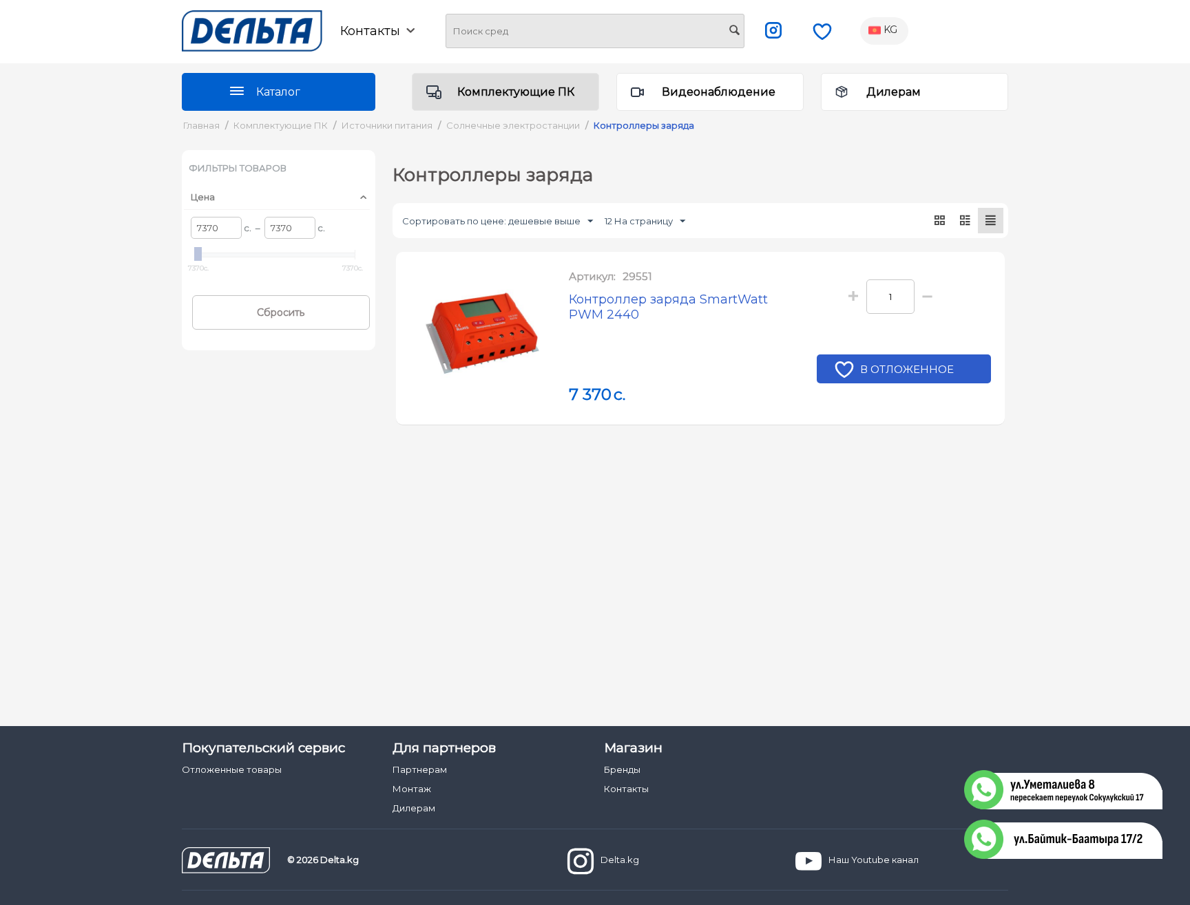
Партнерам (420, 769)
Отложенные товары (232, 769)
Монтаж (412, 788)
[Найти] (734, 32)
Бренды (622, 769)
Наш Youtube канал (873, 859)
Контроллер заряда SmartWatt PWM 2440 (668, 307)
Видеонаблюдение (718, 91)
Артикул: (592, 276)
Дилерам (893, 91)
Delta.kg (620, 859)
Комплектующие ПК (515, 91)
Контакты (626, 788)
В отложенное (907, 369)
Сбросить (280, 312)
